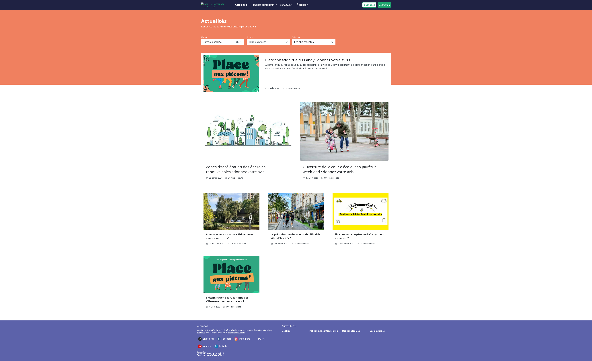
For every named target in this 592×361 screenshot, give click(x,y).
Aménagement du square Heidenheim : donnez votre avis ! (230, 236)
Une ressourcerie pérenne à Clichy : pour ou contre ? (359, 236)
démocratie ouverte (236, 333)
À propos (301, 4)
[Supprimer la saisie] (237, 42)
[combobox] (203, 42)
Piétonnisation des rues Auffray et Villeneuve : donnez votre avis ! (227, 299)
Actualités (241, 4)
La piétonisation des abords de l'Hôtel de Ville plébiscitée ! (295, 236)
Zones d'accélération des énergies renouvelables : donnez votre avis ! (236, 169)
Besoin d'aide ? (377, 331)
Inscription (369, 5)
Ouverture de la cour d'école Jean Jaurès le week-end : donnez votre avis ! (340, 169)
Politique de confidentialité (323, 331)
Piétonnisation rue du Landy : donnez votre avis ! (307, 59)
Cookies (286, 331)
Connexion (384, 5)
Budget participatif (263, 4)
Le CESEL (285, 4)
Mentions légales (351, 331)
